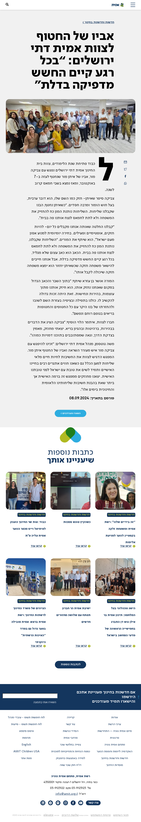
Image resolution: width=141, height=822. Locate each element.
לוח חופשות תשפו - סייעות (26, 724)
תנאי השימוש (121, 815)
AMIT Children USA (26, 751)
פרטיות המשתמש (101, 815)
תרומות (26, 737)
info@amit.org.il (66, 794)
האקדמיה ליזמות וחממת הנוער (114, 751)
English (26, 744)
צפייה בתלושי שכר (70, 744)
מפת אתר (26, 758)
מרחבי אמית (71, 737)
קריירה (70, 717)
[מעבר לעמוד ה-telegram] (50, 802)
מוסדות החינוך (114, 765)
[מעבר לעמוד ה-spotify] (58, 802)
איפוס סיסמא (26, 731)
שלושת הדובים (70, 815)
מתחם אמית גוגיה (114, 744)
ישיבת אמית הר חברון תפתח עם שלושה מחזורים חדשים (73, 615)
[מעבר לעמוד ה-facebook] (73, 802)
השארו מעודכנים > (71, 413)
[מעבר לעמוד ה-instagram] (65, 802)
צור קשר (70, 724)
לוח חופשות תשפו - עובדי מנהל (26, 717)
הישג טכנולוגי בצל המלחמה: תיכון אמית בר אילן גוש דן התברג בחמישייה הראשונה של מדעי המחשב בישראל (119, 622)
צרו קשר (93, 802)
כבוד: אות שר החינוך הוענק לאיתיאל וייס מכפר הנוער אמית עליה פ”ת (28, 529)
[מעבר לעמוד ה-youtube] (80, 802)
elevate (48, 815)
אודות (114, 717)
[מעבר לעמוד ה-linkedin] (42, 802)
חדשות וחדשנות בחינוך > (98, 22)
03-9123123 (79, 788)
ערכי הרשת (114, 724)
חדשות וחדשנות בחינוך (121, 514)
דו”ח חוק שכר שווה (70, 765)
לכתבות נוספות (70, 664)
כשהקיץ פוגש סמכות (77, 522)
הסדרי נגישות (70, 731)
